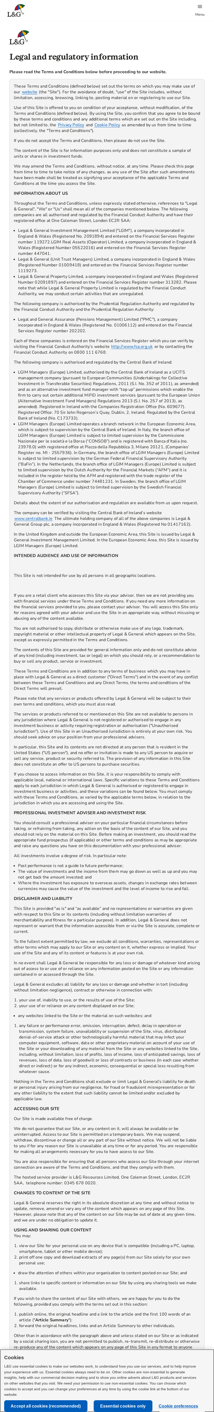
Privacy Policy (71, 125)
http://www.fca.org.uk (132, 346)
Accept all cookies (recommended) (46, 1406)
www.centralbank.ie (33, 518)
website (29, 92)
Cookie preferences (178, 1406)
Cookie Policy (107, 125)
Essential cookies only (123, 1406)
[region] (107, 719)
